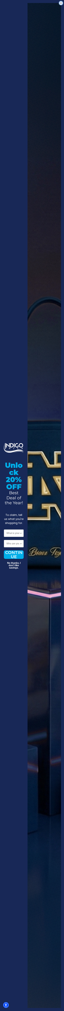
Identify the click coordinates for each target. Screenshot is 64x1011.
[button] (6, 1005)
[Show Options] (20, 533)
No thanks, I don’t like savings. (14, 563)
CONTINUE (13, 554)
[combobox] (12, 533)
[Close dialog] (61, 3)
